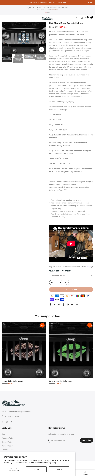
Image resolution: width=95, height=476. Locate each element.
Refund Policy (7, 442)
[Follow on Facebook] (3, 421)
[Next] (42, 38)
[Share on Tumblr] (63, 304)
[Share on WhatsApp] (77, 304)
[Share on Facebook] (50, 304)
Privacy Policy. (51, 462)
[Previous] (5, 38)
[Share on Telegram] (68, 304)
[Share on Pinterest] (59, 304)
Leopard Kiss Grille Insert (12, 381)
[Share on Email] (72, 304)
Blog (3, 434)
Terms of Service (9, 450)
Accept (36, 469)
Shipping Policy (8, 438)
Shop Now (54, 10)
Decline (59, 469)
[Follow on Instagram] (7, 421)
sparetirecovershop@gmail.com (56, 7)
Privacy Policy (7, 446)
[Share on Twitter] (55, 304)
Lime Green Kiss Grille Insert (61, 381)
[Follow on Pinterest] (12, 421)
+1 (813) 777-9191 (35, 7)
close (5, 2)
